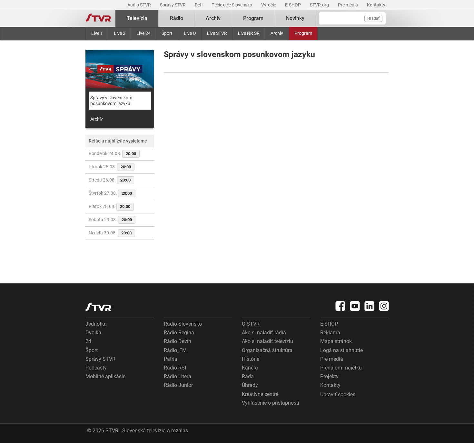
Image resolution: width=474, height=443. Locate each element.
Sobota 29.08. (110, 219)
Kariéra (250, 368)
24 (88, 341)
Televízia (137, 18)
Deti (199, 4)
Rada (248, 376)
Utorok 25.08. (110, 166)
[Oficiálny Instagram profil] (384, 306)
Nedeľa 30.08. (110, 232)
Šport (167, 33)
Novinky (295, 18)
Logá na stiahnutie (341, 350)
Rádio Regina (179, 333)
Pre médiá (348, 4)
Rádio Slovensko (183, 324)
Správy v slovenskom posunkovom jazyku (111, 100)
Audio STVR (139, 4)
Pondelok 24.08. (112, 153)
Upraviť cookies (337, 394)
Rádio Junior (178, 385)
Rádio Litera (177, 376)
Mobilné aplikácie (105, 376)
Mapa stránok (336, 341)
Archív (277, 33)
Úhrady (250, 385)
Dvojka (93, 333)
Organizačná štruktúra (267, 350)
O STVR (251, 324)
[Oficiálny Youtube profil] (355, 306)
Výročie (269, 4)
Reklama (330, 333)
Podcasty (96, 368)
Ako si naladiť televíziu (267, 341)
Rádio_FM (175, 350)
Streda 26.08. (110, 179)
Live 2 (119, 33)
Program (303, 33)
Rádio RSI (175, 368)
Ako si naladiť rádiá (264, 333)
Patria (170, 359)
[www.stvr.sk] (98, 306)
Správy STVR (173, 4)
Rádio (176, 18)
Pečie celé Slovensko (232, 4)
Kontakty (376, 4)
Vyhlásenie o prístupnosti (270, 403)
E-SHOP (293, 4)
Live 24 (143, 33)
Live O (190, 33)
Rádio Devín (177, 341)
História (251, 359)
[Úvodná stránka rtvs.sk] (98, 18)
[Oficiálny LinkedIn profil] (369, 306)
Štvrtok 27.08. (110, 193)
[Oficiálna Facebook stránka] (340, 306)
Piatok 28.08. (109, 206)
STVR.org (320, 4)
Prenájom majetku (341, 368)
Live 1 (97, 33)
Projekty (329, 376)
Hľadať (373, 18)
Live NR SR (249, 33)
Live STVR (217, 33)
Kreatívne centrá (260, 394)
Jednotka (96, 324)
